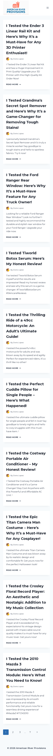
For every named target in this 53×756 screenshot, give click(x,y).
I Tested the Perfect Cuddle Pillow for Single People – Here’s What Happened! (25, 395)
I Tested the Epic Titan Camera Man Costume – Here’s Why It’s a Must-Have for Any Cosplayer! (26, 528)
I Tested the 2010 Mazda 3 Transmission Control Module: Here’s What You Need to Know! (26, 669)
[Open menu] (47, 8)
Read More (13, 84)
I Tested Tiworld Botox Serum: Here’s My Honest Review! (25, 258)
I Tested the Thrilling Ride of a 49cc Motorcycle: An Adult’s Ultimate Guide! (25, 326)
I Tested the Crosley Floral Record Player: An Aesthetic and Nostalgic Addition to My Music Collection (26, 597)
